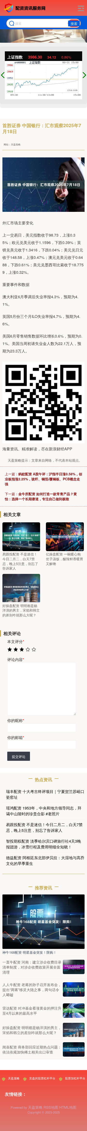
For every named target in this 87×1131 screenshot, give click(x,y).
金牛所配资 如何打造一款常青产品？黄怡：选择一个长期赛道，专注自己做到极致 (41, 496)
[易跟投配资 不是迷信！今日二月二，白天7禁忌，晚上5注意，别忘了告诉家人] (21, 536)
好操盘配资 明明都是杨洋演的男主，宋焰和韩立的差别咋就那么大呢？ (31, 1030)
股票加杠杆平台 (75, 1078)
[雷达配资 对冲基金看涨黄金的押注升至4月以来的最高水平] (74, 1010)
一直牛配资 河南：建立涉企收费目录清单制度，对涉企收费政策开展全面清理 (31, 967)
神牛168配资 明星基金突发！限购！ (29, 952)
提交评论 (18, 756)
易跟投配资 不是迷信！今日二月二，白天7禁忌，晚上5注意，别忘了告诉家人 (44, 827)
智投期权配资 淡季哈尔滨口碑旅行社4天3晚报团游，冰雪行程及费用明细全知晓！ (43, 844)
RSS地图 (51, 1107)
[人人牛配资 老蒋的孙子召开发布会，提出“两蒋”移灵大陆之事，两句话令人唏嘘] (74, 989)
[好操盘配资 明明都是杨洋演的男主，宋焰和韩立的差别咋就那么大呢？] (21, 587)
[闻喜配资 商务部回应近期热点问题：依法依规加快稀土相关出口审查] (74, 1049)
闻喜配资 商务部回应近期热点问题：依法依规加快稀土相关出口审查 (31, 1049)
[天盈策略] (25, 8)
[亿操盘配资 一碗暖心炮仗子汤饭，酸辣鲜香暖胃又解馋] (65, 536)
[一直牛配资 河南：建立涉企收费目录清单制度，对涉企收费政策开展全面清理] (74, 967)
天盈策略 (14, 1078)
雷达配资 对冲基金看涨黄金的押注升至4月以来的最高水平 (31, 1011)
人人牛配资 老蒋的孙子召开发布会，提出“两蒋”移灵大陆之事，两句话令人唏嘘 (31, 989)
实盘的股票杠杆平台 (42, 1078)
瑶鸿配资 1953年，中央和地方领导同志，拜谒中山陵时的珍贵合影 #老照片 (43, 810)
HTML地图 (67, 1107)
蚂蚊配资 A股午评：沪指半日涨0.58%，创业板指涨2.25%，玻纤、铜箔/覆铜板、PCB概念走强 (43, 478)
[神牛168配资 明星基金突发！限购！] (43, 921)
